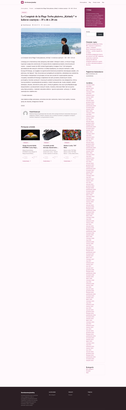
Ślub (103, 2)
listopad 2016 (90, 271)
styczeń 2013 (89, 351)
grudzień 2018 (90, 228)
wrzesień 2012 (90, 358)
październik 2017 (91, 252)
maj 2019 (88, 219)
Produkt (24, 12)
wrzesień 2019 (90, 212)
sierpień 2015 (89, 297)
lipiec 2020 (89, 194)
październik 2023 (91, 126)
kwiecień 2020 (90, 200)
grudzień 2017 (90, 249)
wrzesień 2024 (90, 107)
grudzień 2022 (90, 144)
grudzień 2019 (90, 207)
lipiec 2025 (89, 90)
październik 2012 (91, 357)
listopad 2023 (90, 125)
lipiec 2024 (89, 111)
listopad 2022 (90, 146)
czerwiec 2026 (90, 85)
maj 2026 (88, 86)
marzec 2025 (89, 97)
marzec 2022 (89, 160)
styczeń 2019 (89, 226)
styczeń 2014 (89, 331)
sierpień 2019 (89, 214)
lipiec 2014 (89, 320)
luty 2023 (88, 140)
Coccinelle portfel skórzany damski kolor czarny (50, 147)
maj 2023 (88, 135)
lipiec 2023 (89, 132)
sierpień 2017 (89, 255)
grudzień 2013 (90, 332)
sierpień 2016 (89, 276)
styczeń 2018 (89, 247)
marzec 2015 (89, 306)
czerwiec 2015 (90, 301)
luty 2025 (88, 99)
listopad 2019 (90, 208)
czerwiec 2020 (90, 196)
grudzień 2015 (90, 290)
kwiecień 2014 (90, 325)
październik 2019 (91, 210)
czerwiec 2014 (90, 322)
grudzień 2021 (90, 165)
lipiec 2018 (89, 236)
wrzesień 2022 (90, 149)
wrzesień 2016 (90, 275)
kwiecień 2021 (90, 179)
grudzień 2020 (90, 186)
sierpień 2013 (89, 339)
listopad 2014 (90, 313)
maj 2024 (88, 114)
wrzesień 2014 (90, 317)
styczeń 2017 (89, 268)
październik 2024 (91, 105)
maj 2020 (88, 198)
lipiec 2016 (89, 278)
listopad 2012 (90, 355)
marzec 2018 (89, 243)
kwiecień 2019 (90, 221)
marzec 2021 (89, 180)
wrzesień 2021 (90, 170)
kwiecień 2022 (90, 158)
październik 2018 (91, 231)
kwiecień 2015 (90, 304)
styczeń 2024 (90, 121)
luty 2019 (88, 224)
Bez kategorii (89, 369)
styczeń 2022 (90, 163)
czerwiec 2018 (90, 238)
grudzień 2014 (90, 311)
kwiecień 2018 (90, 242)
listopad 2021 (90, 167)
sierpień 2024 (90, 109)
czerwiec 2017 (90, 259)
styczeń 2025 (90, 100)
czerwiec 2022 (90, 154)
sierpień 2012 (89, 360)
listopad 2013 (90, 334)
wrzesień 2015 (90, 296)
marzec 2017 (89, 264)
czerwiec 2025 (90, 92)
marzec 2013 (89, 348)
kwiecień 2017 (90, 262)
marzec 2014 (89, 327)
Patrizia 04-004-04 (91, 59)
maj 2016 (88, 282)
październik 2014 (91, 315)
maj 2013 (88, 344)
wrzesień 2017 (90, 254)
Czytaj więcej (26, 161)
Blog (90, 2)
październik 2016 (91, 273)
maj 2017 (88, 261)
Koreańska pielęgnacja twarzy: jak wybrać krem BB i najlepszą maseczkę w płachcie (94, 56)
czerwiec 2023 (90, 133)
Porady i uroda (96, 2)
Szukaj (88, 31)
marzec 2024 (89, 118)
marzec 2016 (89, 285)
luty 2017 (88, 266)
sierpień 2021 (89, 172)
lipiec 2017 (89, 257)
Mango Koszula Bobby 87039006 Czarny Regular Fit (30, 147)
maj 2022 (88, 156)
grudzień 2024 (90, 102)
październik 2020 (91, 189)
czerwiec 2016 (90, 280)
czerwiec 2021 (90, 175)
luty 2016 (88, 287)
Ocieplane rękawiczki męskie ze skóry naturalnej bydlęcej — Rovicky (94, 63)
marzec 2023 (89, 139)
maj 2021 (88, 177)
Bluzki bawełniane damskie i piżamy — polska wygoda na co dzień (94, 50)
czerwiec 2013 (90, 343)
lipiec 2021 (89, 174)
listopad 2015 (90, 292)
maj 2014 (88, 324)
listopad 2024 (90, 104)
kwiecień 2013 (90, 346)
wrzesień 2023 (90, 128)
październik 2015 (91, 294)
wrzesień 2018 (90, 233)
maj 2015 (88, 303)
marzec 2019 (89, 222)
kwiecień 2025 (90, 95)
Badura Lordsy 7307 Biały (70, 146)
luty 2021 (88, 182)
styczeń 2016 (89, 289)
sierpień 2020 (90, 193)
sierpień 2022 (90, 151)
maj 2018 (88, 240)
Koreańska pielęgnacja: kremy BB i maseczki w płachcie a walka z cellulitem (94, 45)
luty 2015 (88, 308)
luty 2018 (88, 245)
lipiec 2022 (89, 153)
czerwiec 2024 (90, 112)
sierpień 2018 (89, 235)
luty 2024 (88, 119)
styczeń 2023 (90, 142)
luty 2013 (88, 350)
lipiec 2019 (89, 215)
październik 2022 (91, 147)
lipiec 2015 (89, 299)
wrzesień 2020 (90, 191)
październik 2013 (91, 336)
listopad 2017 (90, 250)
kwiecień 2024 (90, 116)
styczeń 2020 (90, 205)
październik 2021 (91, 168)
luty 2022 (88, 161)
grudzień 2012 (90, 353)
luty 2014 (88, 329)
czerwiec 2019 (90, 217)
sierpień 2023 (90, 130)
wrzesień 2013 (90, 337)
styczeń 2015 (89, 310)
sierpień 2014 (89, 318)
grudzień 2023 (90, 123)
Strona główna (83, 2)
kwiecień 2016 (90, 283)
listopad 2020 (90, 187)
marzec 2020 (89, 201)
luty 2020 (88, 203)
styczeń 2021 (89, 184)
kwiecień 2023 (90, 137)
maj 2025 (88, 93)
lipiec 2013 (89, 341)
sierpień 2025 (90, 88)
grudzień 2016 (90, 269)
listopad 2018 (90, 229)
